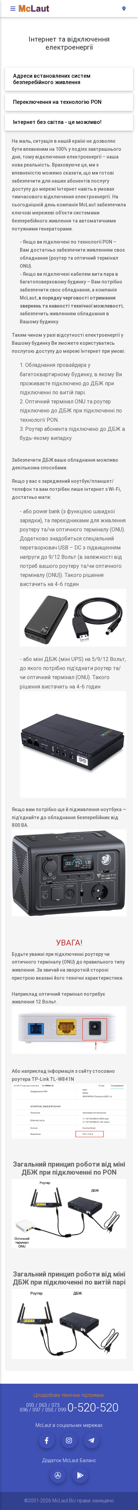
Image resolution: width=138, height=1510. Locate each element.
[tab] (69, 79)
